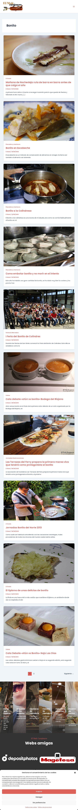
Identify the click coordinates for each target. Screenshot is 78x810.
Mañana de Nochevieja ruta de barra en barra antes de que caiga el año (38, 84)
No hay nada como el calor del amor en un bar (6, 722)
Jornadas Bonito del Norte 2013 (24, 527)
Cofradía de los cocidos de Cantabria (46, 720)
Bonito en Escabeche (18, 148)
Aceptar (39, 791)
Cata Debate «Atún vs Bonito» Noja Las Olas (31, 653)
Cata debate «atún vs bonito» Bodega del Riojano (34, 399)
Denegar (39, 797)
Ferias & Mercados (12, 332)
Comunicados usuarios (62, 710)
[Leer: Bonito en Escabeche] (39, 121)
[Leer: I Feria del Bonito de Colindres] (39, 309)
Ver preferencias (39, 803)
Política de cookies (31, 807)
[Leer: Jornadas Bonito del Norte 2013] (39, 500)
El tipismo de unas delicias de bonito (27, 590)
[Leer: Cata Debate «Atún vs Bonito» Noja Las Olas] (39, 626)
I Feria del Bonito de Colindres (23, 336)
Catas (8, 395)
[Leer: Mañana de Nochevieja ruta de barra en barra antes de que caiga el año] (39, 55)
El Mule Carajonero (39, 738)
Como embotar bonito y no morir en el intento (32, 273)
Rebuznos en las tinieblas (21, 711)
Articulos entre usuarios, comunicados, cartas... (61, 717)
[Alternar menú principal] (74, 6)
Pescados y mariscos (13, 144)
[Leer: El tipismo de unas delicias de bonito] (39, 563)
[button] (75, 773)
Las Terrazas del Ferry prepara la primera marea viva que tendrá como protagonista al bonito (37, 463)
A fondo (8, 78)
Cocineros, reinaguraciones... (36, 717)
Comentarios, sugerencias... (22, 717)
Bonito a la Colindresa (18, 210)
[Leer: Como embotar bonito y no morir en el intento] (39, 246)
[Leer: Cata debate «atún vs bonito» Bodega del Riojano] (39, 372)
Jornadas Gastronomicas (15, 458)
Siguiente (69, 674)
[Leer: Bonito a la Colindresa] (39, 184)
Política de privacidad (45, 807)
